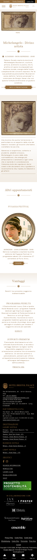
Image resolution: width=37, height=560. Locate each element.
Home (18, 33)
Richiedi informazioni (12, 465)
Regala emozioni (10, 475)
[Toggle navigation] (4, 6)
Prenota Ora (18, 367)
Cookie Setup (28, 538)
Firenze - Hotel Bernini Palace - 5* (15, 437)
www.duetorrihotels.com (11, 420)
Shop (5, 478)
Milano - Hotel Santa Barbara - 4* (14, 446)
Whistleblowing (5, 541)
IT (33, 6)
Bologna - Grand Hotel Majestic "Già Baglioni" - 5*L (15, 431)
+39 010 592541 (11, 396)
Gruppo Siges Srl (9, 550)
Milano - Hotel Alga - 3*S (11, 452)
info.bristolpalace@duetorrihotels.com (16, 397)
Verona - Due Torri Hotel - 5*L (13, 434)
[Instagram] (7, 462)
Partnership (24, 541)
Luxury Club (30, 1)
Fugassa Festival (18, 206)
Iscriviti (18, 331)
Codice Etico (15, 541)
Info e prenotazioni (18, 87)
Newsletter (8, 468)
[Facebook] (4, 462)
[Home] (19, 6)
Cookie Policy (19, 538)
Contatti (18, 545)
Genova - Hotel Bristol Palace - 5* (15, 439)
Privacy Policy (9, 538)
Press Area (32, 541)
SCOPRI (18, 263)
